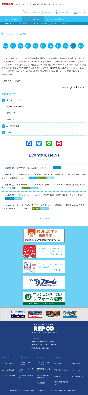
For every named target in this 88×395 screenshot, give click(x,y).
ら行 (52, 23)
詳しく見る (43, 218)
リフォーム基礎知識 (20, 23)
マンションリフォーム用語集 (39, 23)
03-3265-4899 (37, 345)
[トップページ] (7, 4)
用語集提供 (64, 87)
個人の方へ (7, 23)
